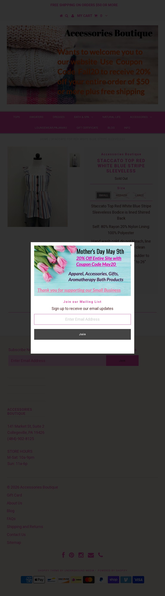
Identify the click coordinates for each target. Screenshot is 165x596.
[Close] (131, 245)
